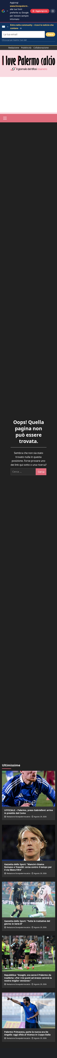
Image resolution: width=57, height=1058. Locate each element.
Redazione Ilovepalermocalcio (18, 816)
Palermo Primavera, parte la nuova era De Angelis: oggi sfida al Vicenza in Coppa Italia (27, 1033)
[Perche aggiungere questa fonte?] (52, 11)
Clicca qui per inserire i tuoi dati (14, 40)
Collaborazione (41, 47)
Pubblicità (26, 47)
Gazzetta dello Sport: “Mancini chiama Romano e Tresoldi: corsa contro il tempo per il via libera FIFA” (28, 867)
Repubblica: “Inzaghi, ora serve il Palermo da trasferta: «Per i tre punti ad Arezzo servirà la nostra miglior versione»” (28, 978)
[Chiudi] (7, 11)
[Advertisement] (28, 94)
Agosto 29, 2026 (40, 816)
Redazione (13, 47)
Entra (50, 34)
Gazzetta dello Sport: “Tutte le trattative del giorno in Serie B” (27, 922)
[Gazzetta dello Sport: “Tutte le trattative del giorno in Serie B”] (28, 899)
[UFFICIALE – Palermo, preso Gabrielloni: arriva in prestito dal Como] (28, 789)
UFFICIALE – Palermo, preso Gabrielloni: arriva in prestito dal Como (28, 811)
